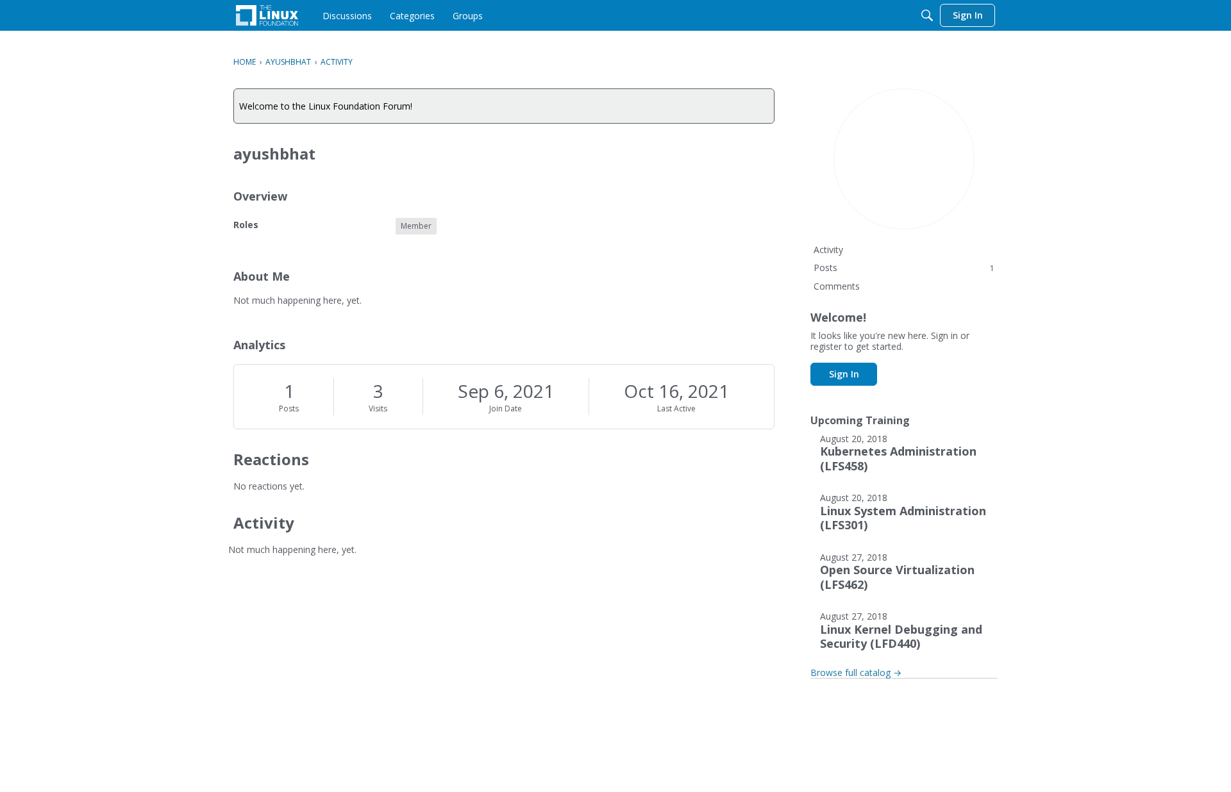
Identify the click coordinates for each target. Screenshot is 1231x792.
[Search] (927, 15)
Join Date (505, 408)
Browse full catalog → (855, 672)
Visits (378, 408)
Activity (828, 249)
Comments (837, 286)
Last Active (676, 408)
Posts (289, 408)
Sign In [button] (844, 374)
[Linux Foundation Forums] (267, 15)
